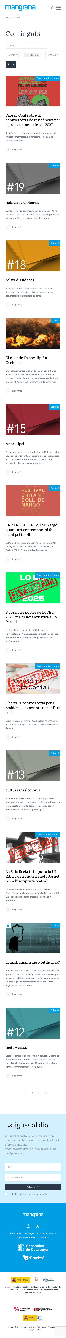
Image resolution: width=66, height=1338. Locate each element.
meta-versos (16, 1047)
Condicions (44, 1237)
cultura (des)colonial (24, 789)
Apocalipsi (15, 443)
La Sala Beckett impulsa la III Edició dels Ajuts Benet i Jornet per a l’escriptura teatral (33, 876)
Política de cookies (26, 1237)
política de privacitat (38, 1194)
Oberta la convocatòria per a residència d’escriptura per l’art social (33, 707)
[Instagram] (28, 1226)
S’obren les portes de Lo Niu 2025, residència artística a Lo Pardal (31, 616)
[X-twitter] (37, 1226)
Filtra (11, 64)
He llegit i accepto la (28, 1194)
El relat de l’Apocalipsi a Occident (26, 360)
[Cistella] (52, 7)
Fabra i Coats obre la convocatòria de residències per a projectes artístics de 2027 (33, 119)
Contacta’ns (15, 1233)
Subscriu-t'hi (33, 1187)
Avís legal (29, 1233)
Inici (7, 17)
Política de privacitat (47, 1233)
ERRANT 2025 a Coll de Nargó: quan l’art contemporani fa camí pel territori (32, 529)
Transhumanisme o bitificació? (33, 962)
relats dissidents (20, 279)
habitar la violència (22, 202)
